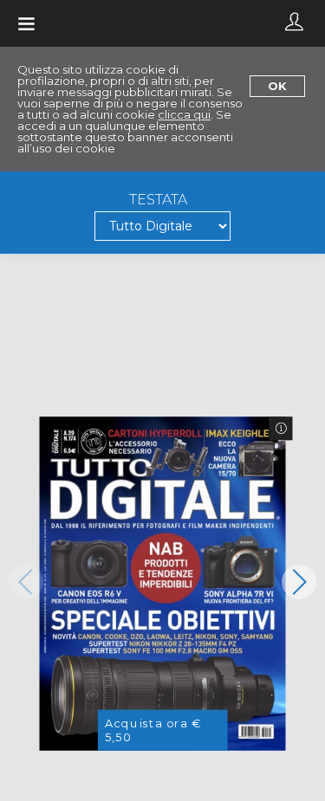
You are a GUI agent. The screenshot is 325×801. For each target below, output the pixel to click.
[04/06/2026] (163, 582)
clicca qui (184, 114)
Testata (158, 200)
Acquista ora (153, 730)
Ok (277, 86)
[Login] (294, 23)
